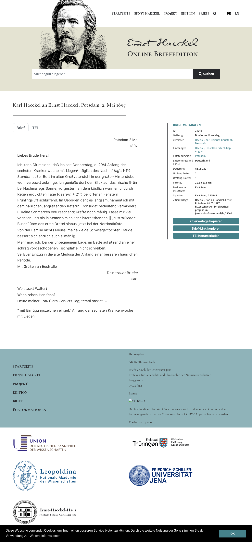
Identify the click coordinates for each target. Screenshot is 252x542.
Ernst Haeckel (147, 14)
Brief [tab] (21, 128)
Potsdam (200, 156)
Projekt (170, 14)
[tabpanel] (78, 228)
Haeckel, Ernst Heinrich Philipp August (213, 149)
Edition (188, 14)
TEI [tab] (35, 128)
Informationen (31, 410)
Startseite (121, 14)
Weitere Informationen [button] (45, 535)
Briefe (204, 14)
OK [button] (233, 533)
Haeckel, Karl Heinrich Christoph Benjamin (214, 141)
